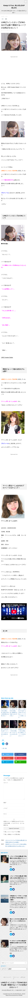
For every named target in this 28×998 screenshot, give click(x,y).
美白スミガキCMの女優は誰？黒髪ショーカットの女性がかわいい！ (18, 921)
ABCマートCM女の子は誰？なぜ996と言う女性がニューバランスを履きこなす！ (22, 713)
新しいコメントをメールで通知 (12, 831)
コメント (6, 782)
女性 (6, 748)
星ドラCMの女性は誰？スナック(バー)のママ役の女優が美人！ (5, 732)
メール (5, 808)
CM (3, 748)
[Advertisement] (14, 67)
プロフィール (16, 977)
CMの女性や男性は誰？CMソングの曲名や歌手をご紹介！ (14, 990)
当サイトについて (7, 977)
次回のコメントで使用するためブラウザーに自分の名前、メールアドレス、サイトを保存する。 (14, 823)
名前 (5, 802)
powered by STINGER (17, 995)
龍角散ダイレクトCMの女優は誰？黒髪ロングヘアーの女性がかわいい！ (22, 732)
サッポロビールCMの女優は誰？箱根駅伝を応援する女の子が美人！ (13, 712)
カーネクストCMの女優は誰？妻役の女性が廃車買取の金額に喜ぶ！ (5, 712)
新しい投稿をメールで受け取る (12, 834)
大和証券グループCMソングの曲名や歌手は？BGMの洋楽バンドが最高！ (18, 897)
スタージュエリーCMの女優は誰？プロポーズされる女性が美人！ (13, 732)
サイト (5, 814)
